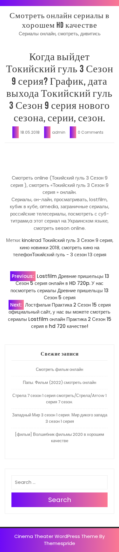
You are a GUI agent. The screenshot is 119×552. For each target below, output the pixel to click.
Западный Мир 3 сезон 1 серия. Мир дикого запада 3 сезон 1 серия (59, 418)
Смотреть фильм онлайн (59, 369)
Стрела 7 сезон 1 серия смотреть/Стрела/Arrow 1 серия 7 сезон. (59, 399)
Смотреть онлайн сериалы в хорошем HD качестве (59, 20)
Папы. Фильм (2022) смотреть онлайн (59, 382)
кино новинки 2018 (39, 247)
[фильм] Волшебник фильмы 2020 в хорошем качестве (59, 437)
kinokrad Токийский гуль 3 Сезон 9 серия (67, 240)
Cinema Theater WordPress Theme (56, 536)
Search (59, 499)
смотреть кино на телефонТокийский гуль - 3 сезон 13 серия (59, 251)
